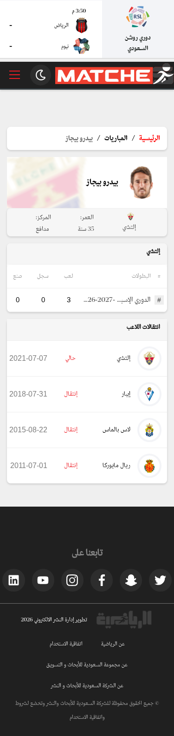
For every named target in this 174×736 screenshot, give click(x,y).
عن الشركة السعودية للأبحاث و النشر (87, 686)
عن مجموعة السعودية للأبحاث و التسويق (87, 665)
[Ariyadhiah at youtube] (43, 580)
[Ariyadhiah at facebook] (101, 580)
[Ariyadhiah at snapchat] (131, 580)
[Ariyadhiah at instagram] (72, 580)
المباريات (116, 138)
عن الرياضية (113, 644)
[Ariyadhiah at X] (160, 580)
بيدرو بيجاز (79, 138)
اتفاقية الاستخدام (66, 644)
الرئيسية (149, 138)
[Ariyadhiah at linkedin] (13, 580)
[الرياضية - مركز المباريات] (114, 82)
